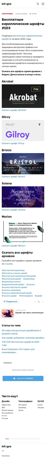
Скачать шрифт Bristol (13, 176)
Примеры (22, 407)
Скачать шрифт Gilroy (13, 143)
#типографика (26, 296)
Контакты (6, 456)
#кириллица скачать (11, 281)
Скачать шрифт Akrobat (14, 110)
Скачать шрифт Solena (13, 209)
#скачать (30, 284)
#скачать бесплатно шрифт (14, 287)
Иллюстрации (7, 410)
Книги (4, 416)
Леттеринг (22, 405)
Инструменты (7, 413)
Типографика (7, 14)
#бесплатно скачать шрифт (14, 273)
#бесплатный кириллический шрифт (19, 276)
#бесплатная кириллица (13, 270)
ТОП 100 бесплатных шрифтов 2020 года (20, 343)
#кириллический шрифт (13, 284)
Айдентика (6, 405)
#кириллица (29, 279)
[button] (37, 3)
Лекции (5, 418)
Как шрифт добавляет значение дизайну (23, 337)
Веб (3, 407)
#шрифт (38, 296)
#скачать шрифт (9, 296)
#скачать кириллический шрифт (17, 293)
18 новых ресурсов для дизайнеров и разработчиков (21, 332)
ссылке (9, 263)
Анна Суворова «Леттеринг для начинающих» (18, 351)
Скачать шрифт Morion (13, 245)
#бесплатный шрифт (11, 279)
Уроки (20, 410)
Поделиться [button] (11, 301)
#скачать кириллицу (11, 290)
